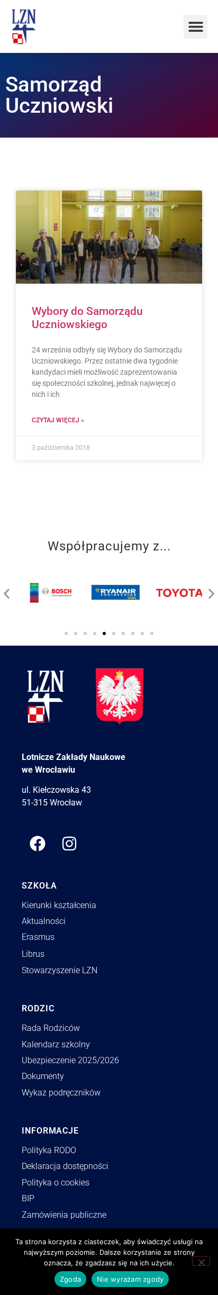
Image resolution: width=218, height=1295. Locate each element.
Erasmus (38, 937)
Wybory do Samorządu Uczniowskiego (87, 318)
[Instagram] (69, 843)
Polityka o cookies (55, 1183)
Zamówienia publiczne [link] (64, 1215)
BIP (28, 1198)
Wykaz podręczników (61, 1093)
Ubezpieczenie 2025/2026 (70, 1060)
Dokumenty (43, 1076)
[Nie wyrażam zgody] (201, 1261)
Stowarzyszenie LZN (59, 970)
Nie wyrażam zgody (130, 1279)
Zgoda (70, 1279)
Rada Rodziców (51, 1028)
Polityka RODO (49, 1150)
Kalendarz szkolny (56, 1044)
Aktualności (44, 921)
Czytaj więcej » (58, 420)
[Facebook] (37, 843)
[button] (195, 27)
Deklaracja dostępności (65, 1166)
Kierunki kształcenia (59, 905)
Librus (33, 954)
